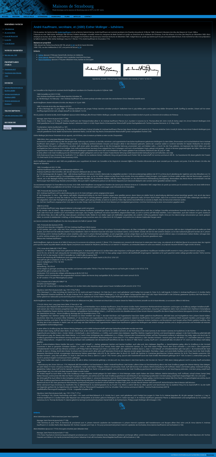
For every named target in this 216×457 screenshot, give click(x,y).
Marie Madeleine (44, 59)
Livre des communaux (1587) (14, 115)
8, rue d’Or (8, 40)
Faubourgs (56, 17)
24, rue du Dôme (10, 33)
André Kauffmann (64, 32)
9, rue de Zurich (9, 43)
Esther (40, 55)
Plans (67, 17)
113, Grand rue (9, 29)
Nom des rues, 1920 (11, 55)
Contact (88, 17)
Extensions (43, 17)
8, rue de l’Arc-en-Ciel (11, 36)
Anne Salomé (43, 57)
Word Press (210, 455)
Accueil (5, 17)
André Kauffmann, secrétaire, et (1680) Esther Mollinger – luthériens (79, 27)
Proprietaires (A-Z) (10, 69)
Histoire (16, 17)
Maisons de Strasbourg (73, 6)
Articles (77, 17)
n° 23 (72, 45)
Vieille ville (29, 17)
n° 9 (79, 47)
